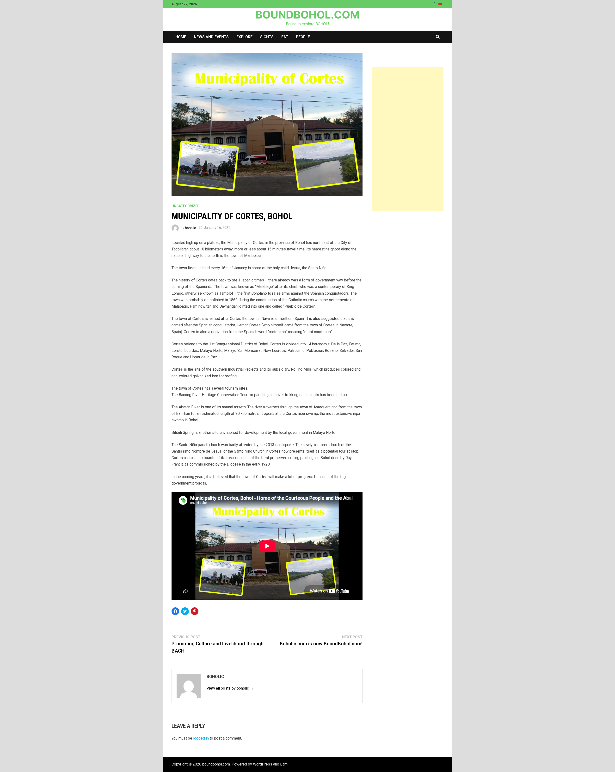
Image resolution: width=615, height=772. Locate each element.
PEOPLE (303, 37)
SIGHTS (267, 37)
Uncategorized (186, 206)
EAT (284, 37)
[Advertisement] (407, 139)
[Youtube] (440, 4)
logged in (201, 738)
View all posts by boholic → (230, 688)
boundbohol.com (307, 14)
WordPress (262, 764)
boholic (190, 228)
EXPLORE (244, 37)
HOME (180, 37)
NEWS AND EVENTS (211, 37)
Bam (284, 764)
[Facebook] (434, 4)
